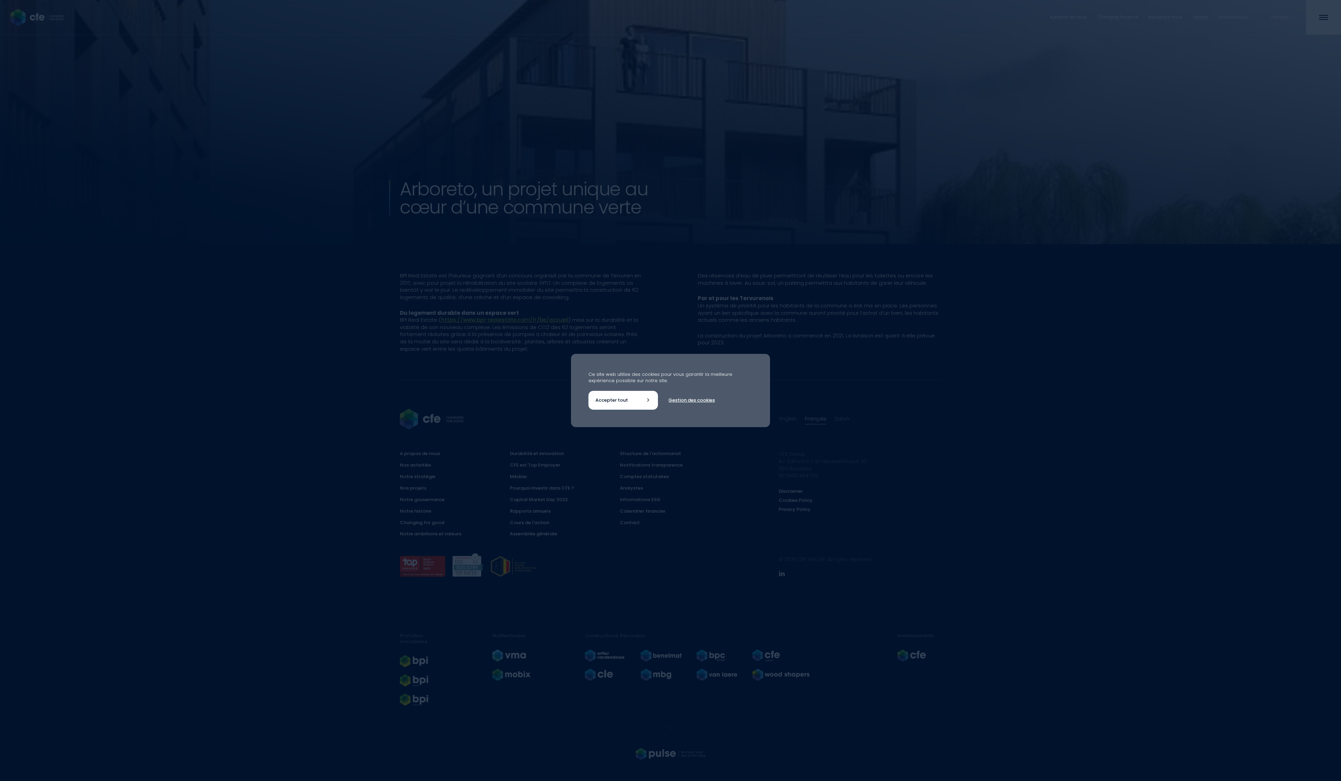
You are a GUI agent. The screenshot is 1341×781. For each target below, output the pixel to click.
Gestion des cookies (691, 400)
